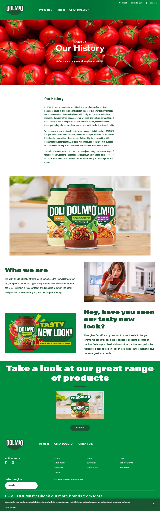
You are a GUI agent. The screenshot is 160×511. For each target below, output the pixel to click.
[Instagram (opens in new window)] (13, 463)
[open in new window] (80, 404)
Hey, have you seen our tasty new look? (119, 320)
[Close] (153, 503)
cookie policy (87, 502)
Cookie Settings (92, 467)
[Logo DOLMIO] (18, 445)
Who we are (26, 271)
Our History (80, 49)
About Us (80, 42)
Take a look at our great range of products (80, 374)
